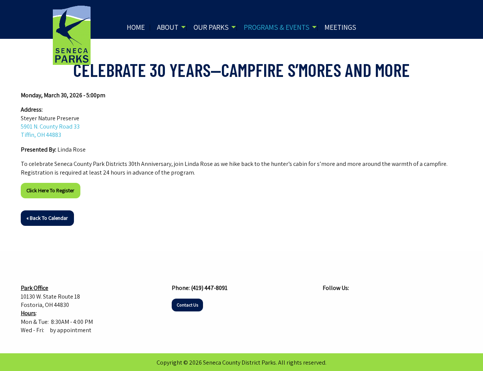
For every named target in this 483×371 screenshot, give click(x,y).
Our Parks (211, 27)
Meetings (340, 27)
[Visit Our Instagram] (341, 303)
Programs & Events (276, 27)
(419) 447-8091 (209, 288)
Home (136, 27)
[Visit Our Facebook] (329, 303)
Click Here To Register (50, 190)
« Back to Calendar (47, 217)
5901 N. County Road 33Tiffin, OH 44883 (50, 131)
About (167, 27)
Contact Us (187, 305)
